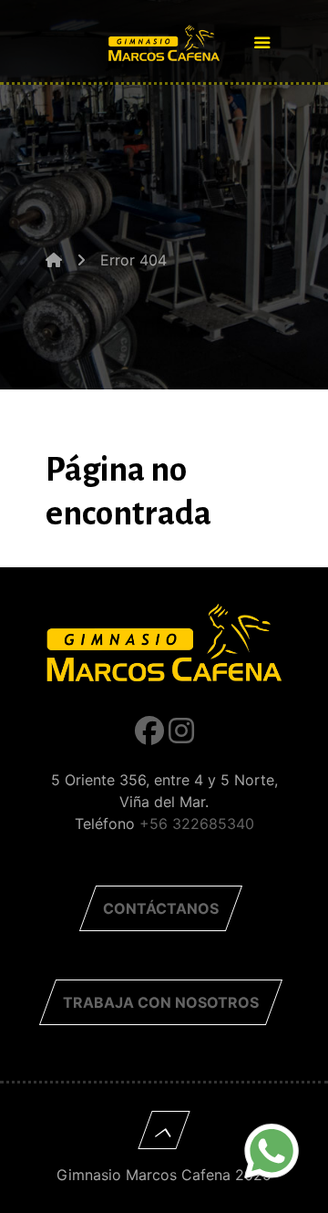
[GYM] (164, 36)
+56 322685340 (196, 823)
